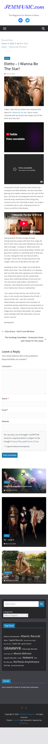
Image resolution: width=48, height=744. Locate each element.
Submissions (34, 687)
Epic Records (7, 644)
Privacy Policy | (26, 687)
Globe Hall (16, 644)
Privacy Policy (16, 441)
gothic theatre (26, 644)
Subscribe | (10, 687)
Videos (7, 58)
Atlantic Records (30, 636)
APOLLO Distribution (12, 636)
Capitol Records (16, 640)
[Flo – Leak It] (24, 498)
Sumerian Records (17, 665)
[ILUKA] (24, 552)
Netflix (20, 658)
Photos (7, 482)
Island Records (8, 654)
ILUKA (6, 576)
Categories (8, 612)
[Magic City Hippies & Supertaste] (24, 470)
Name (5, 398)
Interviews (8, 572)
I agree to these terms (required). (18, 446)
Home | (4, 687)
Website (5, 421)
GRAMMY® (12, 648)
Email (5, 410)
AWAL (6, 640)
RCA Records (8, 662)
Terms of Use (32, 441)
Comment (7, 366)
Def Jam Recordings (30, 640)
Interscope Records (29, 649)
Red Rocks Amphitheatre (26, 661)
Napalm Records (10, 658)
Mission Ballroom (23, 653)
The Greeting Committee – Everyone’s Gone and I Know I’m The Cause (24, 339)
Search (41, 604)
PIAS (35, 658)
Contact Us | (17, 687)
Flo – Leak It (9, 539)
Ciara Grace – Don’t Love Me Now (19, 331)
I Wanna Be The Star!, (19, 112)
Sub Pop (7, 665)
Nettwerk (28, 657)
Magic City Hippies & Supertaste (18, 486)
